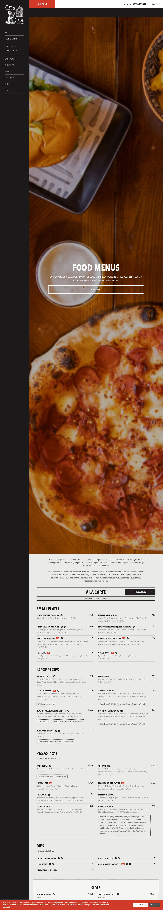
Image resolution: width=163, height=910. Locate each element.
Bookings (156, 4)
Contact (9, 90)
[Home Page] (14, 11)
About (8, 84)
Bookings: (135, 4)
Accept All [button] (154, 905)
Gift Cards (10, 77)
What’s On (9, 65)
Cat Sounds (10, 59)
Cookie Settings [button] (140, 905)
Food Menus (11, 47)
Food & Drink (11, 39)
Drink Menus (12, 51)
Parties (8, 71)
